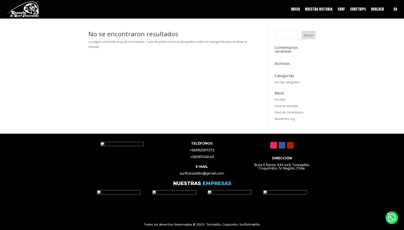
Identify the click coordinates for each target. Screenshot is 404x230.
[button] (391, 217)
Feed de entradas (286, 106)
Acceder (280, 99)
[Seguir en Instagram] (273, 145)
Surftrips (358, 10)
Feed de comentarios (289, 112)
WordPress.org (285, 119)
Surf (341, 10)
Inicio (295, 10)
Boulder (377, 10)
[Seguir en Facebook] (282, 145)
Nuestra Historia (319, 10)
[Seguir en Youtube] (290, 145)
